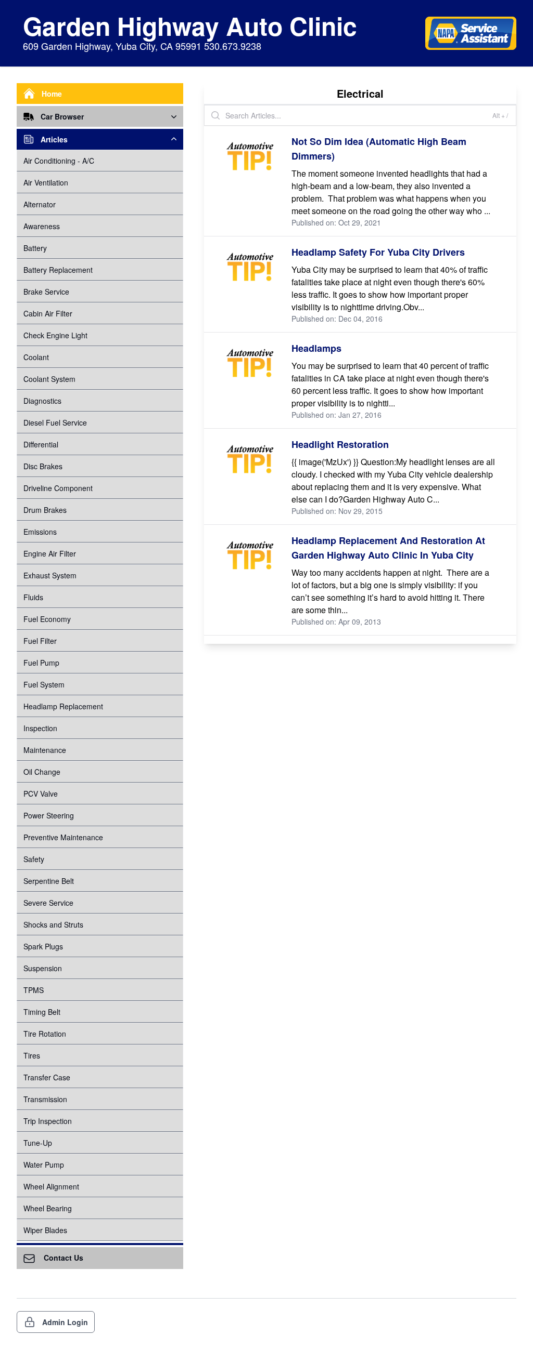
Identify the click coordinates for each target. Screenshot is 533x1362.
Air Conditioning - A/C (58, 160)
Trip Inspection (47, 1121)
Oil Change (41, 771)
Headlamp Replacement (63, 706)
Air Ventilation (45, 182)
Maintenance (44, 750)
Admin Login (65, 1322)
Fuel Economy (47, 619)
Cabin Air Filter (47, 313)
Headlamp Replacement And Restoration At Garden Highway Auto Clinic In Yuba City (388, 548)
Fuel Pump (41, 662)
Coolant (36, 357)
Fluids (33, 597)
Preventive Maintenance (63, 837)
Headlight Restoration (340, 444)
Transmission (45, 1099)
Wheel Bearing (47, 1208)
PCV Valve (40, 793)
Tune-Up (37, 1143)
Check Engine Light (55, 335)
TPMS (33, 990)
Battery (35, 248)
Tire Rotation (44, 1033)
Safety (33, 859)
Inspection (40, 728)
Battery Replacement (58, 270)
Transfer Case (46, 1077)
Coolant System (49, 379)
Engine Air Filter (49, 553)
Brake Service (46, 291)
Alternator (39, 204)
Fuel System (44, 684)
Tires (31, 1055)
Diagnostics (42, 400)
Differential (40, 444)
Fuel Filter (40, 641)
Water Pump (43, 1164)
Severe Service (48, 902)
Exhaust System (50, 575)
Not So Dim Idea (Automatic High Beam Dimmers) (378, 149)
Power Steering (48, 815)
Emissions (40, 531)
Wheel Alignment (51, 1186)
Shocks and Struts (53, 924)
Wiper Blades (45, 1230)
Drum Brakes (45, 510)
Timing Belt (41, 1012)
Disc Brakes (42, 466)
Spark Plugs (43, 946)
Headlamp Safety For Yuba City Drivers (378, 252)
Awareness (41, 226)
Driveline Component (58, 488)
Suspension (42, 968)
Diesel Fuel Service (55, 422)
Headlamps (316, 348)
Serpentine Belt (48, 881)
